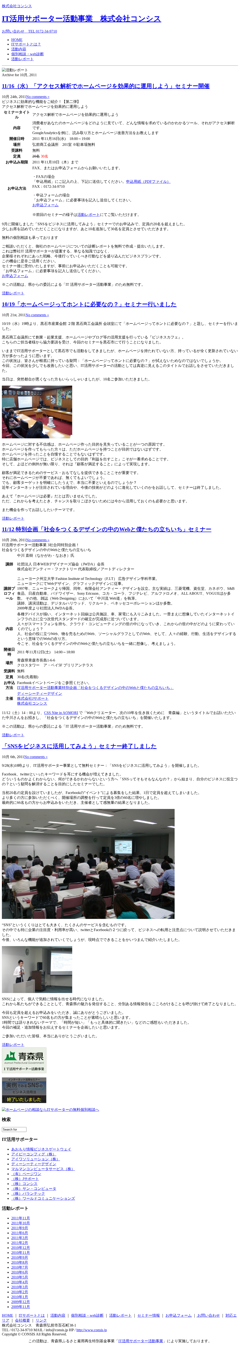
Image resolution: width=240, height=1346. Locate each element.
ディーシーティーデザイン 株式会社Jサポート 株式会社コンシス (39, 698)
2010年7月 (19, 1267)
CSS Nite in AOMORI (61, 713)
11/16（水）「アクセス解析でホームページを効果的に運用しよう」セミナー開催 (106, 86)
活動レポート (22, 59)
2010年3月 (19, 1287)
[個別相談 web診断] (50, 1110)
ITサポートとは (32, 1315)
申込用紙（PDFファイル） (148, 182)
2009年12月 (20, 1302)
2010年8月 (19, 1262)
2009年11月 (20, 1307)
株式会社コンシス (17, 6)
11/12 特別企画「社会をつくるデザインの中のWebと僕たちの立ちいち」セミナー (106, 529)
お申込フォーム (45, 205)
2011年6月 (19, 1233)
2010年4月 (19, 1282)
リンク (41, 1320)
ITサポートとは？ (26, 44)
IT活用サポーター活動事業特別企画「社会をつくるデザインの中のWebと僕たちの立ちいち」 (95, 688)
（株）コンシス (24, 1184)
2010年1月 (19, 1297)
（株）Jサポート (25, 1179)
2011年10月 (20, 1223)
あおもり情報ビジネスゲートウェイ (41, 1149)
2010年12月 (20, 1248)
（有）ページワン (26, 1174)
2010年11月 (20, 1253)
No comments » (37, 97)
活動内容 (18, 49)
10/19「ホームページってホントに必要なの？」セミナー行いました (89, 304)
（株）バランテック (28, 1194)
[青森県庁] (24, 1072)
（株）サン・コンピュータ (33, 1189)
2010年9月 (19, 1258)
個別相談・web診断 (27, 54)
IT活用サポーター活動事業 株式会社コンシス (81, 18)
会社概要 (22, 1320)
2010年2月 (19, 1292)
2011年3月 (19, 1238)
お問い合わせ (208, 1315)
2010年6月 (19, 1272)
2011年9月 (19, 1228)
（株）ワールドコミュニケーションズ (43, 1198)
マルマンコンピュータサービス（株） (43, 1169)
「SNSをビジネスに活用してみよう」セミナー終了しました (79, 746)
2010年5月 (19, 1277)
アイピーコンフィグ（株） (33, 1154)
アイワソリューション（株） (35, 1159)
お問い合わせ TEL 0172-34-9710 (29, 31)
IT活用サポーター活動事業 (140, 1341)
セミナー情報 (148, 1315)
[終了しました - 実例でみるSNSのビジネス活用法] (24, 1102)
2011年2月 (19, 1243)
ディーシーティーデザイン (33, 1164)
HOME (16, 40)
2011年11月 (20, 1218)
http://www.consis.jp (91, 1330)
